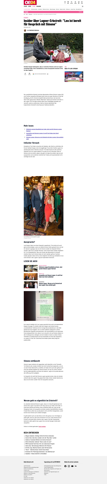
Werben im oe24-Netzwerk (29, 473)
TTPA (45, 475)
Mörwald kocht (79, 9)
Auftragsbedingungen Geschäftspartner (52, 466)
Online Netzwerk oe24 (28, 462)
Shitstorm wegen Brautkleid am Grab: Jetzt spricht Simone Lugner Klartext (44, 130)
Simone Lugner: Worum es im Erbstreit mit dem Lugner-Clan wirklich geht (44, 138)
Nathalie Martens (34, 30)
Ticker (25, 6)
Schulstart (40, 9)
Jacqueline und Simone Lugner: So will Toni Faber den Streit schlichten (42, 134)
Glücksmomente (34, 9)
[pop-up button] (79, 80)
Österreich (30, 14)
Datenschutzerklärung (28, 469)
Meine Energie (52, 9)
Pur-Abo (25, 476)
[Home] (24, 14)
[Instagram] (69, 466)
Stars (33, 6)
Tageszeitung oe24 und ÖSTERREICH (52, 462)
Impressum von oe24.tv (29, 479)
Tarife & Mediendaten (48, 467)
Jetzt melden (42, 426)
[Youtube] (72, 466)
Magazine (38, 6)
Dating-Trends (62, 9)
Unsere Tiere (73, 9)
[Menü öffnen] (82, 6)
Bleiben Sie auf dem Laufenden (71, 462)
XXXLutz (57, 9)
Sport (29, 6)
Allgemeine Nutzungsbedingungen (31, 467)
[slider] (70, 79)
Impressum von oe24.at (29, 478)
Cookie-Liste (26, 470)
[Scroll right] (82, 9)
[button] (67, 80)
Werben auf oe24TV (28, 475)
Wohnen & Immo (46, 9)
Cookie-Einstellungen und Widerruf (31, 472)
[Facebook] (65, 466)
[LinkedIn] (76, 466)
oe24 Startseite (27, 466)
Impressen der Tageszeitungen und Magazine (51, 472)
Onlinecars (68, 9)
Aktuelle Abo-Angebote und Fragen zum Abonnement (52, 469)
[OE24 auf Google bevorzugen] (47, 74)
